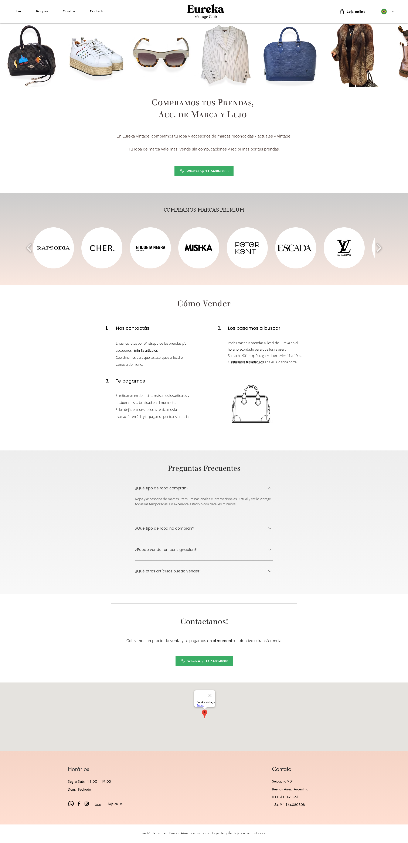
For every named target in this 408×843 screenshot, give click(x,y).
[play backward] (29, 247)
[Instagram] (86, 803)
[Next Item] (400, 55)
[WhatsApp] (71, 803)
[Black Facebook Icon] (79, 803)
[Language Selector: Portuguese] (388, 11)
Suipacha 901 (283, 781)
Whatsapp (151, 343)
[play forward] (379, 247)
